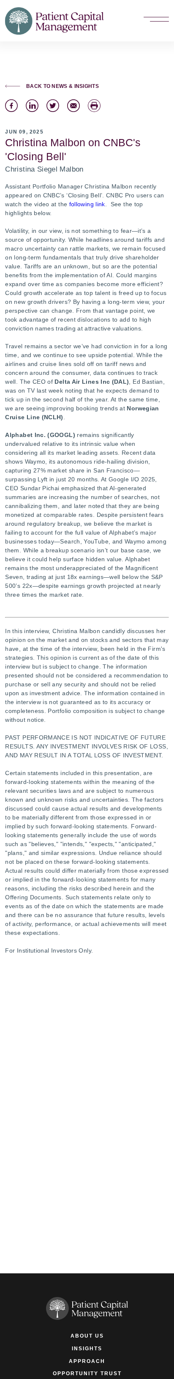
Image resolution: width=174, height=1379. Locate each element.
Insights (87, 1348)
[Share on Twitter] (52, 105)
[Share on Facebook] (11, 105)
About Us (87, 1335)
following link (87, 204)
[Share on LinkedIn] (32, 105)
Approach (87, 1361)
